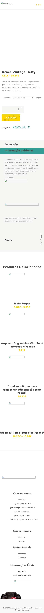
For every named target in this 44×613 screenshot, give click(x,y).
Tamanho (6, 98)
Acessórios (17, 127)
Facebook (22, 554)
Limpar (38, 98)
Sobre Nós (22, 537)
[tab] (22, 144)
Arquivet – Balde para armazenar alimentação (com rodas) (22, 390)
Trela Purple (22, 303)
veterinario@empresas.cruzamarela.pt (23, 519)
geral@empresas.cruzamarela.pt (23, 507)
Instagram (22, 557)
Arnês (24, 127)
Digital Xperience (22, 610)
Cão (28, 127)
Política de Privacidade (22, 575)
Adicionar (11, 117)
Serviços (22, 541)
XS (41, 243)
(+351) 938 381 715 (23, 503)
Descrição (11, 144)
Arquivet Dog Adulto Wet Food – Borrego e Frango (22, 345)
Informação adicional (19, 150)
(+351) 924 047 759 (22, 515)
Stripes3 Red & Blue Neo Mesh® (22, 432)
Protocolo (22, 571)
